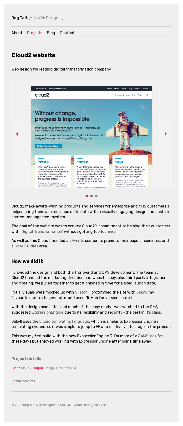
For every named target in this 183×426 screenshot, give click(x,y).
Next (165, 134)
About (16, 33)
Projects (34, 33)
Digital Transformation (41, 231)
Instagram (90, 405)
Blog (51, 33)
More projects (23, 381)
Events (78, 240)
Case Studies (26, 246)
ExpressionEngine (47, 312)
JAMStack (147, 336)
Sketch (81, 292)
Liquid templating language (64, 321)
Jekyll (141, 292)
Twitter (77, 405)
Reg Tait (36, 18)
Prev (17, 134)
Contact (67, 33)
